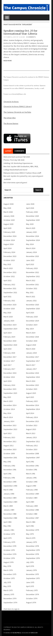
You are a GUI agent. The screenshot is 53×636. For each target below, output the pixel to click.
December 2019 (32, 320)
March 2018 (30, 349)
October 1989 (31, 498)
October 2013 (31, 425)
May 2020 (7, 312)
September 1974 (10, 602)
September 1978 (33, 550)
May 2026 (7, 208)
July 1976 (30, 562)
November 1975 (32, 574)
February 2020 (32, 316)
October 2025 (9, 220)
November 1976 (32, 554)
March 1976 (8, 570)
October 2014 (9, 409)
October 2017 (9, 361)
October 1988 (31, 514)
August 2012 (8, 445)
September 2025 (33, 220)
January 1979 (31, 542)
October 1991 (31, 469)
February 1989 (32, 506)
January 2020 (9, 320)
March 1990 (8, 489)
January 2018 (31, 353)
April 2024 (7, 248)
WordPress (17, 633)
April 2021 (7, 296)
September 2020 (33, 308)
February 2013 (9, 437)
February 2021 (9, 300)
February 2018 (9, 353)
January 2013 (31, 437)
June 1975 (30, 582)
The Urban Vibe (10, 118)
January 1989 (9, 510)
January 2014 (9, 421)
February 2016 (9, 385)
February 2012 (32, 445)
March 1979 (30, 538)
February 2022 (9, 284)
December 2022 (10, 272)
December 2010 (10, 449)
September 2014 (33, 409)
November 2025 (32, 216)
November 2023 (32, 256)
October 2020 (9, 308)
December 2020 (10, 304)
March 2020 (8, 316)
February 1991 (9, 477)
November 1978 (32, 546)
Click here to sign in (11, 609)
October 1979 (9, 534)
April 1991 (7, 473)
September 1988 (10, 518)
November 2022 (32, 272)
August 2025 (8, 224)
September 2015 (10, 393)
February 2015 (32, 401)
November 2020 (32, 304)
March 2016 (30, 381)
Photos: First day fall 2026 (14, 160)
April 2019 (7, 333)
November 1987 (32, 518)
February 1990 (32, 489)
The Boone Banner (11, 123)
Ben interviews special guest (15, 182)
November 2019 (10, 325)
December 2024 (10, 236)
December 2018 (32, 337)
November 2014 (32, 405)
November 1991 (10, 469)
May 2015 (7, 397)
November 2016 (32, 373)
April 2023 (30, 264)
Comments (19, 151)
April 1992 (30, 461)
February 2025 (9, 232)
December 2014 (10, 405)
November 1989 (10, 498)
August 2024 (8, 244)
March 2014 (8, 417)
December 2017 (10, 357)
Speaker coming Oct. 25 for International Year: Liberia (20, 32)
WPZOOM (34, 633)
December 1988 (32, 510)
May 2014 (7, 413)
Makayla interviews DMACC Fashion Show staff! (22, 173)
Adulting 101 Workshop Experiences (18, 163)
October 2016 (9, 377)
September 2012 (33, 441)
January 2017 (31, 369)
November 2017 (32, 357)
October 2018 (31, 341)
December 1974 (32, 594)
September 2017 (33, 361)
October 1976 (9, 558)
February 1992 (9, 465)
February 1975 (32, 590)
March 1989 (8, 506)
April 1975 (30, 586)
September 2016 (33, 377)
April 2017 (7, 365)
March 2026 (8, 212)
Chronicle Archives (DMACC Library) (18, 106)
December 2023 (10, 256)
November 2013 (10, 425)
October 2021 (31, 288)
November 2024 (32, 236)
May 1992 (7, 461)
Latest (8, 151)
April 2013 (7, 433)
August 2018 (31, 345)
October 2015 (31, 389)
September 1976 (33, 558)
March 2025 (30, 228)
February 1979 (9, 542)
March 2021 (30, 296)
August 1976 (8, 562)
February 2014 (32, 417)
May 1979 (30, 534)
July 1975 (7, 582)
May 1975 (7, 586)
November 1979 (32, 530)
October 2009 (9, 453)
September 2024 (33, 240)
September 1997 (33, 457)
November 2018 (10, 341)
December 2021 (32, 284)
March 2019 (30, 333)
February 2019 (9, 337)
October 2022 (9, 276)
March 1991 (30, 473)
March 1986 (30, 522)
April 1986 (7, 522)
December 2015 (32, 385)
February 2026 (32, 212)
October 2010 (31, 449)
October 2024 (9, 240)
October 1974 (31, 598)
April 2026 (30, 208)
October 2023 (9, 260)
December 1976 (10, 554)
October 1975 (9, 578)
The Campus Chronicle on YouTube (17, 112)
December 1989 (32, 494)
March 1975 (8, 590)
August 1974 (31, 602)
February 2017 (9, 369)
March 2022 (30, 280)
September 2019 (10, 328)
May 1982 (7, 526)
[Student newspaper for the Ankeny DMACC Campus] (26, 7)
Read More (8, 61)
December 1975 (10, 574)
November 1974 (10, 598)
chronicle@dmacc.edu (19, 94)
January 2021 (31, 300)
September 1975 (33, 578)
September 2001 (10, 457)
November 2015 (10, 389)
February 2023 (32, 268)
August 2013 (31, 429)
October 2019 (31, 325)
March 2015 (8, 401)
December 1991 (32, 465)
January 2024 (31, 252)
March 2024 (30, 248)
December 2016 (10, 373)
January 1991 (31, 477)
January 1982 (9, 530)
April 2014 (30, 413)
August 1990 (31, 486)
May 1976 (7, 566)
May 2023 (7, 264)
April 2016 (7, 381)
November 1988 (10, 514)
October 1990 (31, 482)
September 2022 (33, 276)
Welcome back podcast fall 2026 (17, 157)
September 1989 (10, 502)
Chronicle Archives (11, 101)
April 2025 (7, 228)
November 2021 (10, 288)
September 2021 (10, 292)
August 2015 (31, 393)
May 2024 (30, 244)
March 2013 (30, 433)
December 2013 (32, 421)
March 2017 (30, 365)
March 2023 (8, 268)
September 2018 (10, 345)
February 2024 (9, 252)
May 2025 (30, 224)
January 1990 (9, 494)
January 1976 (31, 570)
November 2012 (10, 441)
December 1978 (10, 546)
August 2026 (8, 204)
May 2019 (30, 328)
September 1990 (10, 486)
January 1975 (9, 594)
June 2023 (30, 260)
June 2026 (30, 204)
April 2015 (30, 397)
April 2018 (7, 349)
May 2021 (30, 292)
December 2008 (32, 453)
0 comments (31, 37)
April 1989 (30, 502)
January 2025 (31, 232)
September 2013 (10, 429)
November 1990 (10, 482)
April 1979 (7, 538)
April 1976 (30, 566)
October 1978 (9, 550)
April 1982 (30, 526)
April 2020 (30, 312)
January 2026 (9, 216)
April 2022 (7, 280)
